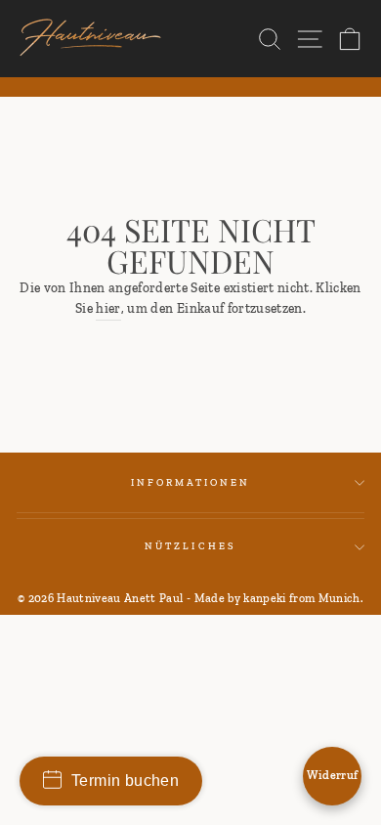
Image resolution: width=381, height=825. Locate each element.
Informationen (191, 482)
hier (108, 308)
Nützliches (190, 546)
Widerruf (333, 775)
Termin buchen (125, 780)
